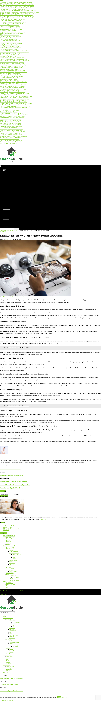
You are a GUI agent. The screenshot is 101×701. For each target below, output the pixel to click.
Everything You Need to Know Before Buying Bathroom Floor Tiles (17, 5)
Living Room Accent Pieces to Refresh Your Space (12, 130)
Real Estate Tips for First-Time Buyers (9, 139)
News (4, 170)
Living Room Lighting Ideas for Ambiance (10, 20)
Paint (14, 179)
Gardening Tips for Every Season (8, 112)
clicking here (43, 519)
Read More (64, 697)
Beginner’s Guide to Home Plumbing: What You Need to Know (16, 103)
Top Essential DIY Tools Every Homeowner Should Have (14, 97)
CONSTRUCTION (6, 209)
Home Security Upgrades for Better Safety (10, 26)
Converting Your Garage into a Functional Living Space (14, 84)
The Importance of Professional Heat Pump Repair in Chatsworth (16, 15)
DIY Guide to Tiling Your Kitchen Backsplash (11, 76)
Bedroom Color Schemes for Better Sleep (10, 119)
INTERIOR (8, 173)
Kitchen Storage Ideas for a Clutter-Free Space (11, 129)
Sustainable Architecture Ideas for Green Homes (12, 141)
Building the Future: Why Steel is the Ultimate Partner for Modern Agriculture (19, 12)
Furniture (11, 190)
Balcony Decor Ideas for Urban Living (9, 35)
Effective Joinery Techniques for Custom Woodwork (13, 100)
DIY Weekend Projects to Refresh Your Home (11, 23)
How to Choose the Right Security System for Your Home (14, 60)
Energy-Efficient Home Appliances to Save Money (12, 32)
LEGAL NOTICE (7, 527)
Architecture (9, 223)
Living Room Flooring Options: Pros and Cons (11, 66)
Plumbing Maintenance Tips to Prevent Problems (12, 33)
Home (4, 169)
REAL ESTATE (6, 219)
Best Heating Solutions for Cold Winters (10, 109)
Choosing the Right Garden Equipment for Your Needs (13, 50)
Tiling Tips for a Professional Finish (9, 69)
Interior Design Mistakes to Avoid (8, 79)
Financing (8, 221)
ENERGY (8, 201)
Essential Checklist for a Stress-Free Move (10, 90)
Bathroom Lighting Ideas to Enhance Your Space (12, 117)
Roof (7, 213)
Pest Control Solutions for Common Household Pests (13, 132)
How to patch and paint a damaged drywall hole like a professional (16, 3)
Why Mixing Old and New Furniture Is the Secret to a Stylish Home (17, 16)
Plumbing (8, 217)
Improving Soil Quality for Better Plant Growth (12, 74)
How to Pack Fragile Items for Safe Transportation (12, 92)
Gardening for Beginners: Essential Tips (10, 40)
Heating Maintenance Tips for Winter (9, 45)
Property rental (9, 220)
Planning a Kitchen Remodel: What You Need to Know (14, 59)
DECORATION (12, 174)
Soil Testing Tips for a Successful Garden (10, 123)
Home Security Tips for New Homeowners (10, 133)
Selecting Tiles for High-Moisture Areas (10, 73)
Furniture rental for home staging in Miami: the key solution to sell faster (18, 17)
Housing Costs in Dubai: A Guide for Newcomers (12, 19)
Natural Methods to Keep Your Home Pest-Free (12, 57)
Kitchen (11, 186)
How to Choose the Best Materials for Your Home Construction (16, 96)
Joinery (7, 216)
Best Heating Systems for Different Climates (11, 55)
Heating (11, 203)
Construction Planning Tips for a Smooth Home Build (13, 136)
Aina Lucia (8, 239)
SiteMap (21, 590)
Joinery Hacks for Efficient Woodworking (10, 27)
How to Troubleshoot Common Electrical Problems (13, 22)
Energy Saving (12, 204)
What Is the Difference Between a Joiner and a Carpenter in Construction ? (18, 13)
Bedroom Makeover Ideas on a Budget (9, 77)
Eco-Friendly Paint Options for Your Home (10, 122)
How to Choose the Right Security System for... (15, 485)
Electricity (8, 214)
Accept (59, 697)
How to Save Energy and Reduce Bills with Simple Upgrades (15, 106)
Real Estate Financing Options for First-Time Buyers (13, 89)
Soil (13, 180)
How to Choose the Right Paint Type (9, 80)
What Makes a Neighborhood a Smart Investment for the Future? (16, 2)
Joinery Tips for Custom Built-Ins (8, 39)
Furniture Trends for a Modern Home (9, 83)
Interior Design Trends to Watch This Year (10, 120)
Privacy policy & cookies (6, 700)
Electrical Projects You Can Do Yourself (10, 46)
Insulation (11, 206)
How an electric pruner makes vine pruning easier (12, 9)
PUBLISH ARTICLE (8, 525)
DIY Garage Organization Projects (8, 127)
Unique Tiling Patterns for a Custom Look (10, 124)
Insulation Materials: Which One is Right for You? (12, 53)
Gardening (15, 199)
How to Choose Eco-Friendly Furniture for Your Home (13, 72)
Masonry (8, 211)
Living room (12, 181)
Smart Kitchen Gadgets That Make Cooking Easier (12, 86)
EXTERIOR (8, 193)
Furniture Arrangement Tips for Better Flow (11, 126)
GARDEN (11, 197)
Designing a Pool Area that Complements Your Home (13, 113)
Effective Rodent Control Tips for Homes (10, 137)
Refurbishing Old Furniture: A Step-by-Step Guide (12, 70)
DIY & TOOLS (9, 210)
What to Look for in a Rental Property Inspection (12, 62)
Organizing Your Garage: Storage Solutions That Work (13, 82)
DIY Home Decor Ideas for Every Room (10, 42)
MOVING (8, 224)
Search (17, 228)
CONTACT (5, 226)
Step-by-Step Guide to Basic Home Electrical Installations (14, 99)
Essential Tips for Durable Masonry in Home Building (13, 102)
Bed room (11, 183)
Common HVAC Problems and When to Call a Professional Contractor (17, 10)
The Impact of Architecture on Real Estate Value (12, 67)
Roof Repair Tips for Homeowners (8, 30)
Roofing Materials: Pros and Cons (8, 143)
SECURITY (8, 207)
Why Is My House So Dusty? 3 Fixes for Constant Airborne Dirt (16, 7)
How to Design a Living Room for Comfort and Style (13, 65)
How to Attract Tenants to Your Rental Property (12, 94)
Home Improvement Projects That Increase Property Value (14, 107)
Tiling (14, 177)
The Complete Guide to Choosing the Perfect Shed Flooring (15, 52)
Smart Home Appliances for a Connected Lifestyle (12, 116)
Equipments (15, 200)
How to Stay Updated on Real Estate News (11, 134)
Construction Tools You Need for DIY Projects (11, 43)
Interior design (16, 176)
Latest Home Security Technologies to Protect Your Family (14, 93)
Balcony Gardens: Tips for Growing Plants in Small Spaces (15, 114)
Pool (10, 194)
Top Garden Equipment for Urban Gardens (10, 47)
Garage (11, 187)
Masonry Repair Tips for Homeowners (9, 25)
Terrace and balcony (13, 196)
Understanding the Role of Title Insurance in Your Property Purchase (17, 6)
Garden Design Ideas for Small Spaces (9, 110)
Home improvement (7, 172)
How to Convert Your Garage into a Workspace (12, 87)
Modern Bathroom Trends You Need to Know (11, 29)
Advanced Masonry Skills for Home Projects (11, 36)
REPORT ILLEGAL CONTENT (11, 528)
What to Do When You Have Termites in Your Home (13, 63)
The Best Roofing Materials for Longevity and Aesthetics (14, 104)
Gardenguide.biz (3, 590)
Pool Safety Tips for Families (7, 37)
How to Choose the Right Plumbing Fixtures (11, 140)
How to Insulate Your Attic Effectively (9, 49)
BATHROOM (12, 184)
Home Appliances (13, 189)
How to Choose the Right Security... (9, 684)
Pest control (12, 191)
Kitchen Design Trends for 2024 (8, 56)
